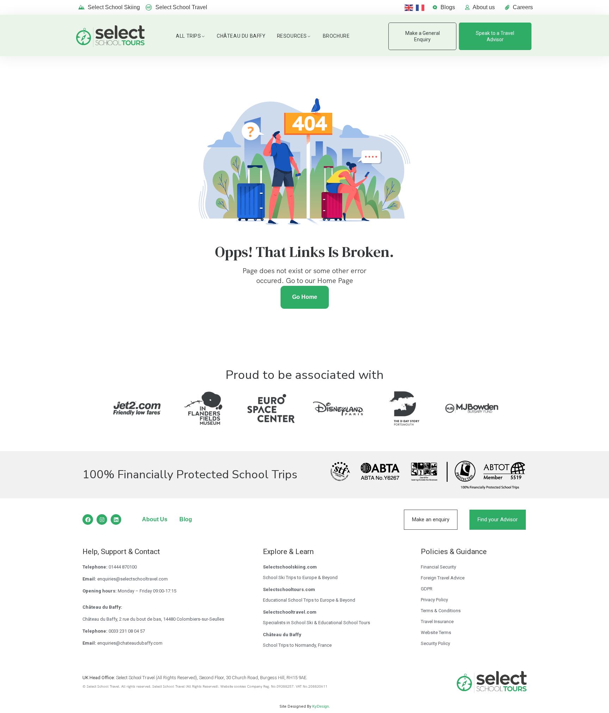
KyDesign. (321, 706)
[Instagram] (102, 519)
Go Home (304, 297)
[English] (410, 7)
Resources (292, 36)
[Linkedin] (116, 519)
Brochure (336, 36)
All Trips (188, 36)
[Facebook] (87, 519)
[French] (421, 7)
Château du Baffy (241, 36)
